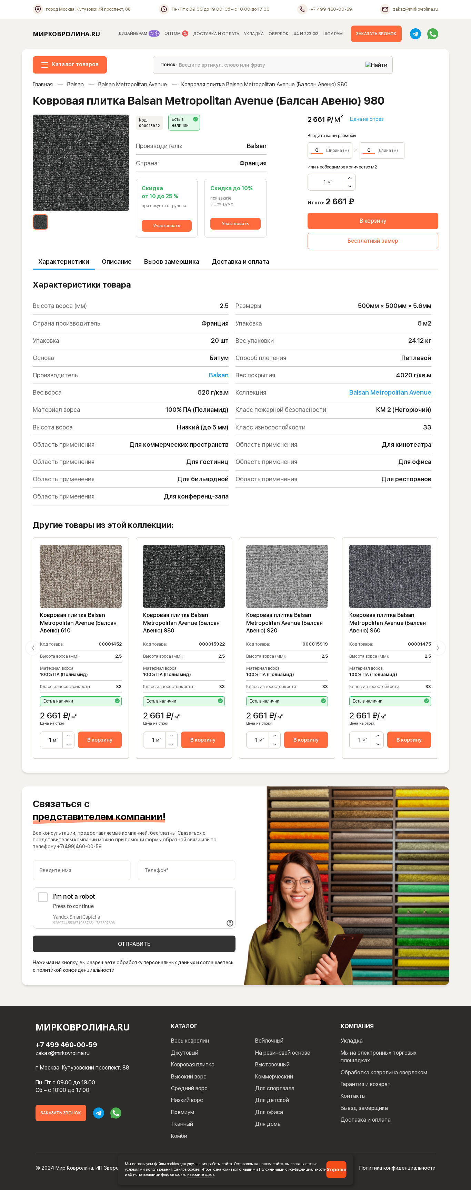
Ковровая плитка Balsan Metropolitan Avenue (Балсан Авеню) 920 (284, 623)
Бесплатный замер (373, 241)
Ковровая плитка (192, 1064)
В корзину (373, 220)
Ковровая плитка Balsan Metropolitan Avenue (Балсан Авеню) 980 (181, 623)
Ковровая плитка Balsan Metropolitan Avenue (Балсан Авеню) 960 (387, 623)
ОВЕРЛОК (279, 33)
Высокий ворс (189, 1076)
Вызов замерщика (171, 261)
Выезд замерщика (364, 1108)
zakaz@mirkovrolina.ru (63, 1053)
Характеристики (63, 261)
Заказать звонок (376, 33)
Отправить (134, 944)
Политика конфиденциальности (397, 1168)
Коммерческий (274, 1076)
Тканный (182, 1124)
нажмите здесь (200, 1174)
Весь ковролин (190, 1040)
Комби (179, 1136)
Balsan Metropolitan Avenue (132, 84)
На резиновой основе (282, 1052)
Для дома (268, 1124)
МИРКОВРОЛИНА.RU (66, 34)
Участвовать (166, 225)
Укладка (352, 1040)
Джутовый (184, 1052)
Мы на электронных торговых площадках (379, 1056)
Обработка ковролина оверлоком (384, 1072)
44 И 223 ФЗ (306, 33)
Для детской (272, 1100)
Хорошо (337, 1169)
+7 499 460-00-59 (66, 1045)
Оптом (173, 33)
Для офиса (269, 1112)
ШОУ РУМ (333, 33)
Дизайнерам (133, 33)
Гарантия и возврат (366, 1084)
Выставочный (272, 1064)
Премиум (182, 1112)
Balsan (75, 84)
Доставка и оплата (240, 261)
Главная (43, 84)
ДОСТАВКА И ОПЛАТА (216, 33)
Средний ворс (189, 1088)
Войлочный (269, 1040)
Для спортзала (274, 1088)
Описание (117, 261)
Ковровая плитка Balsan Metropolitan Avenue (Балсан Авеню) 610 (78, 623)
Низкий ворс (187, 1100)
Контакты (353, 1096)
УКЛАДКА (254, 33)
